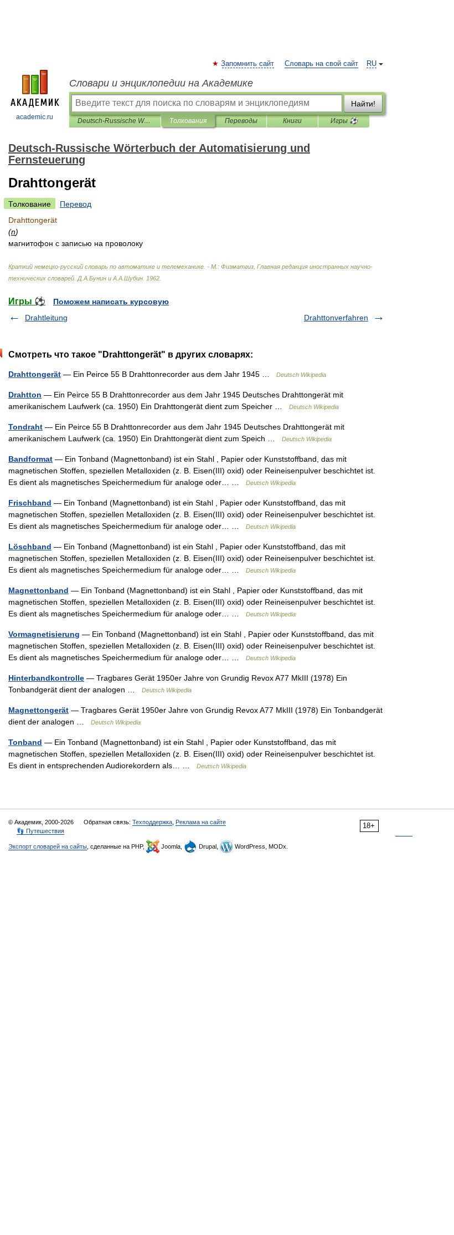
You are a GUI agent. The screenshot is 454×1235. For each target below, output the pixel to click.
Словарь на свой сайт (321, 64)
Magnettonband (38, 590)
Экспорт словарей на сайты (47, 846)
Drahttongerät (34, 374)
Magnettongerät (38, 710)
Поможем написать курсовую (111, 301)
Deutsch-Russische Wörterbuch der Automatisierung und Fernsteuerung (115, 121)
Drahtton (25, 394)
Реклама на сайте (201, 822)
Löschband (29, 546)
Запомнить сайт (248, 64)
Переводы (241, 121)
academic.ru (34, 117)
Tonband (25, 742)
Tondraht (25, 426)
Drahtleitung (46, 317)
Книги (292, 121)
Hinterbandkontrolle (46, 677)
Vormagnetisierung (44, 634)
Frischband (29, 502)
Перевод (75, 204)
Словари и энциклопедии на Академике (161, 83)
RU (371, 64)
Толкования (188, 121)
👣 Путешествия (40, 831)
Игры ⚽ (344, 121)
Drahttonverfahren (336, 317)
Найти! (363, 103)
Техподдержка (152, 822)
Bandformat (30, 459)
